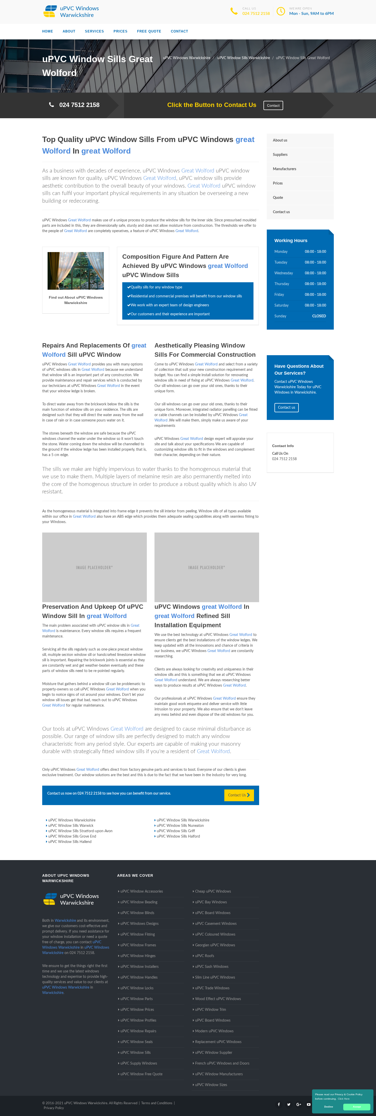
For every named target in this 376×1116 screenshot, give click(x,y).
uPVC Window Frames (138, 945)
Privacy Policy (54, 1108)
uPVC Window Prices (137, 1010)
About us (280, 140)
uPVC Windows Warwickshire (71, 820)
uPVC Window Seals (136, 1042)
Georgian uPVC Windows (215, 945)
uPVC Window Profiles (138, 1020)
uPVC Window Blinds (137, 913)
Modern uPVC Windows (214, 1031)
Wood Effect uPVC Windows (218, 999)
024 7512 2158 (256, 14)
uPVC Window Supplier (213, 1053)
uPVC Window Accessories (141, 891)
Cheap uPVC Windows (213, 891)
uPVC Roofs (204, 956)
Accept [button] (357, 1107)
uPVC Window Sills (135, 1053)
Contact (179, 31)
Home (47, 31)
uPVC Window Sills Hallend (70, 842)
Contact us (281, 212)
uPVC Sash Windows (211, 967)
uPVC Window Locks (136, 988)
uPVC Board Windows (212, 913)
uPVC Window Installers (139, 967)
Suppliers (280, 155)
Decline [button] (328, 1107)
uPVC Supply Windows (138, 1063)
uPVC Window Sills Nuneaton (180, 826)
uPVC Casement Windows (216, 924)
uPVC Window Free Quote (141, 1074)
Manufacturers (284, 169)
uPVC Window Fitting (137, 934)
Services (94, 31)
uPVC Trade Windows (212, 988)
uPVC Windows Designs (139, 924)
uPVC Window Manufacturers (219, 1074)
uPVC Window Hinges (138, 956)
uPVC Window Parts (136, 999)
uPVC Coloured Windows (215, 934)
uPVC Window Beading (138, 902)
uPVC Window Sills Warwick (70, 826)
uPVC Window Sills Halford (178, 836)
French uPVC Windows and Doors (222, 1063)
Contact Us (237, 795)
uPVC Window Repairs (138, 1031)
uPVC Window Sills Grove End (72, 836)
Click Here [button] (344, 1098)
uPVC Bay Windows (211, 902)
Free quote (149, 31)
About (69, 31)
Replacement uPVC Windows (218, 1042)
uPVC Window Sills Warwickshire (183, 820)
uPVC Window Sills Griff (176, 831)
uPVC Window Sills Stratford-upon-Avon (80, 831)
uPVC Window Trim (210, 1010)
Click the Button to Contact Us (209, 104)
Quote (278, 198)
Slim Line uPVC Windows (215, 977)
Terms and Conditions (156, 1103)
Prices (121, 31)
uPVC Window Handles (139, 977)
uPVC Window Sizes (211, 1085)
